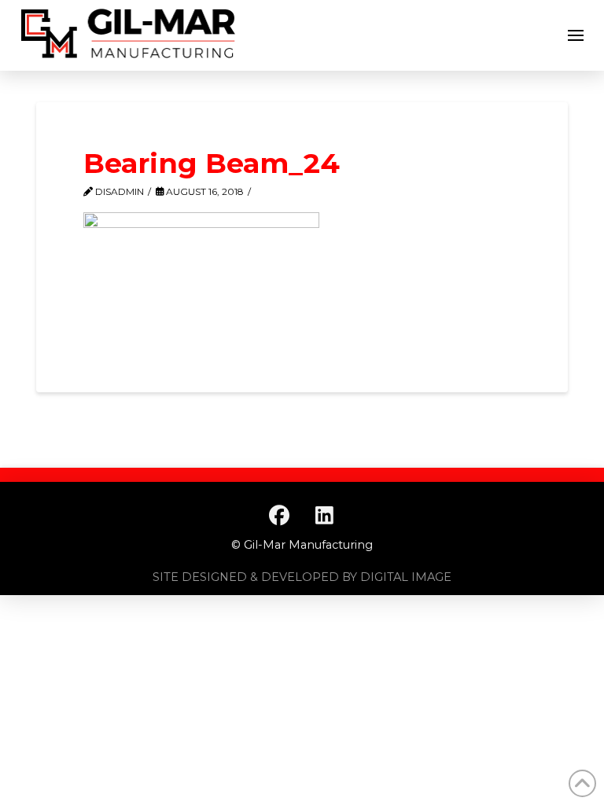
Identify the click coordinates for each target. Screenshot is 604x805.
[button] (575, 35)
